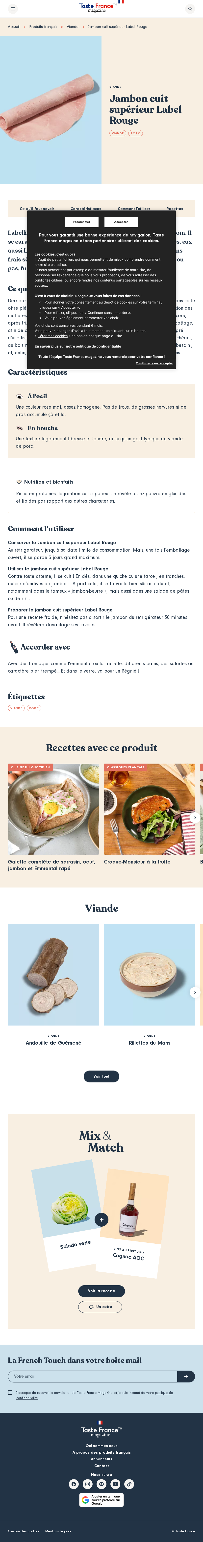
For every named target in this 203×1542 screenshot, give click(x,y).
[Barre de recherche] (190, 9)
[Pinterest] (101, 1484)
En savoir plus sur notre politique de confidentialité (78, 346)
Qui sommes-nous (102, 1446)
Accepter (121, 222)
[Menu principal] (13, 9)
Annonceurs (101, 1459)
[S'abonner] (186, 1376)
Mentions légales (58, 1531)
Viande (72, 26)
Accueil (14, 26)
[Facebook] (74, 1484)
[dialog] (101, 290)
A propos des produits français (102, 1452)
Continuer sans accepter (154, 363)
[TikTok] (129, 1484)
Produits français (43, 26)
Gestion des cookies (23, 1531)
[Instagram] (88, 1484)
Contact (101, 1466)
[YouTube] (115, 1484)
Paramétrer (82, 222)
